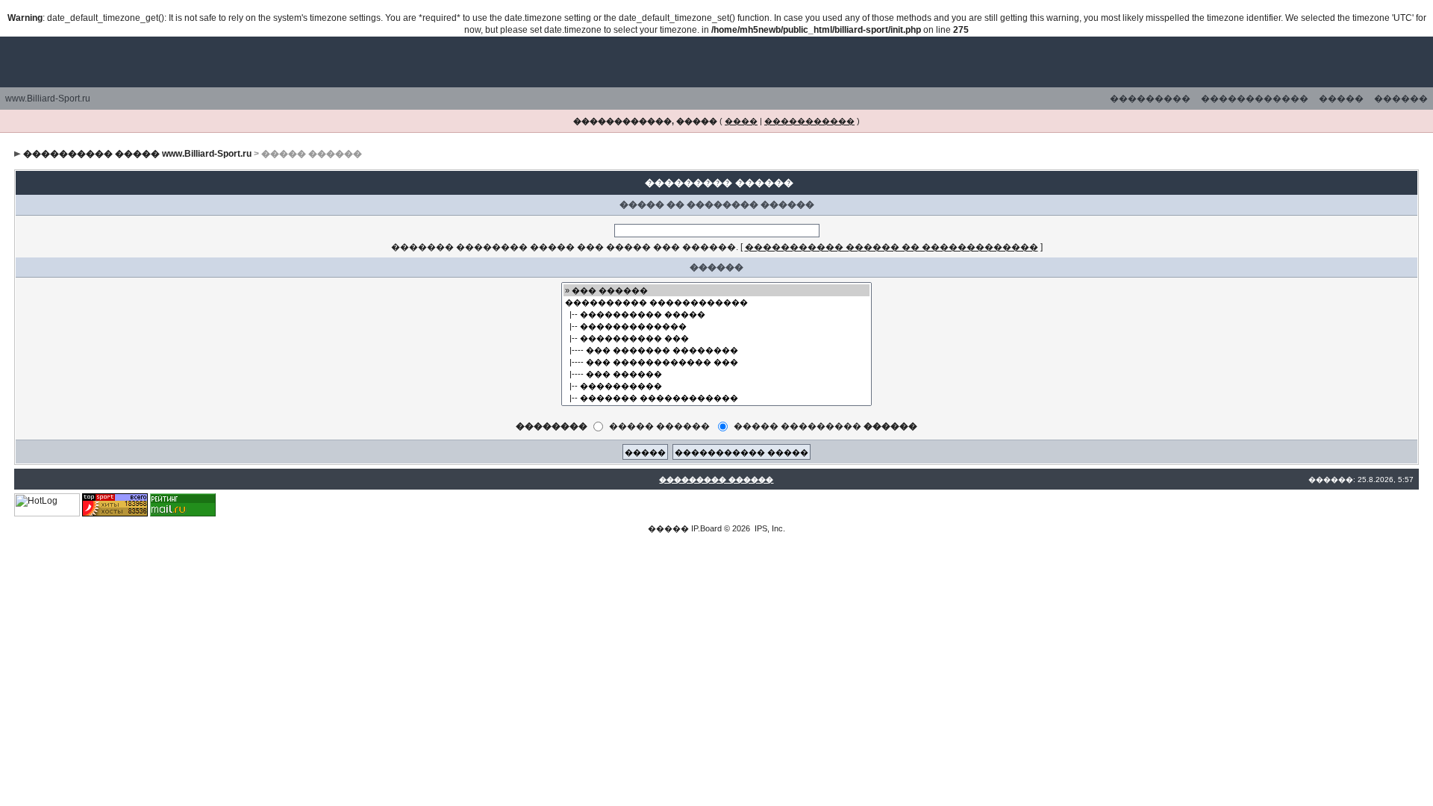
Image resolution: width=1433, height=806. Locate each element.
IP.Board (706, 528)
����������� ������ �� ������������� (891, 247)
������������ (1254, 98)
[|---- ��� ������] (716, 374)
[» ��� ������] (716, 290)
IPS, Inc (769, 528)
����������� (809, 120)
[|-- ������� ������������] (716, 398)
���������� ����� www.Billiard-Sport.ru (137, 154)
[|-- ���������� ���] (716, 338)
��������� (1150, 98)
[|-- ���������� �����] (716, 314)
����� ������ (659, 426)
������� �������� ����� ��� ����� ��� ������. (564, 247)
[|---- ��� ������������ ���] (716, 362)
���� (741, 120)
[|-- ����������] (716, 386)
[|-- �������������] (716, 326)
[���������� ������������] (716, 302)
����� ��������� (825, 426)
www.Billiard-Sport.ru (47, 98)
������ (1401, 98)
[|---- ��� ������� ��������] (716, 350)
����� (1341, 98)
